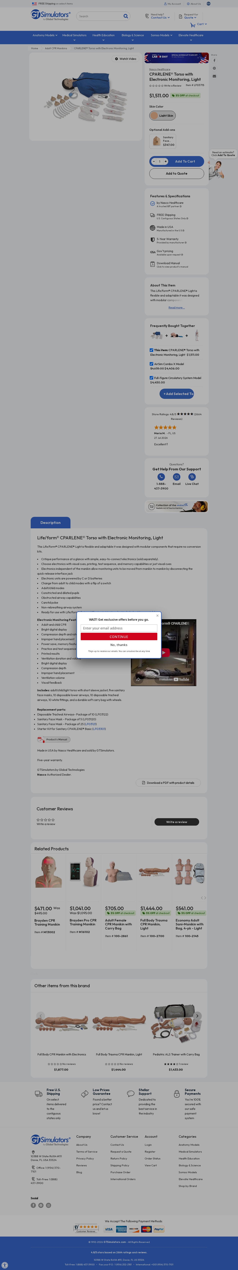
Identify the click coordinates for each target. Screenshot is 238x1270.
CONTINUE (119, 636)
